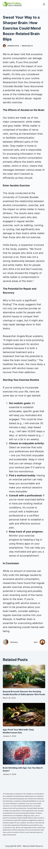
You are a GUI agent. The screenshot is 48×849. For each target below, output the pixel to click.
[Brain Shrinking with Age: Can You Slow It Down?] (24, 753)
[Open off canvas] (44, 4)
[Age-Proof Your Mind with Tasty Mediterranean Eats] (24, 714)
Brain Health (27, 46)
